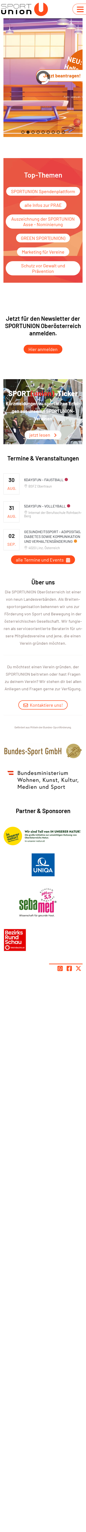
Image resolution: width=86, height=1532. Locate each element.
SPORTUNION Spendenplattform (43, 191)
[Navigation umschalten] (80, 9)
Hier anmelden (43, 349)
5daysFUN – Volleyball (45, 506)
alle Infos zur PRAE (43, 205)
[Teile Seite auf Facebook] (69, 968)
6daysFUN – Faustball (44, 479)
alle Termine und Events (40, 559)
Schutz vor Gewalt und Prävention (43, 268)
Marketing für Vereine (43, 252)
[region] (43, 77)
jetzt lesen (39, 435)
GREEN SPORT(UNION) (43, 238)
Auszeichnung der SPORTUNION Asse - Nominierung (43, 221)
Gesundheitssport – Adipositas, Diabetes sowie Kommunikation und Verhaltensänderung (52, 536)
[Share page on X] (78, 968)
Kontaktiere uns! (46, 705)
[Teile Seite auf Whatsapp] (60, 968)
